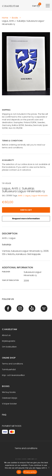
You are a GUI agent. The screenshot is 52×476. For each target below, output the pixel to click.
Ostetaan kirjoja (9, 398)
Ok (19, 472)
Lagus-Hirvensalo (39, 195)
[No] (48, 467)
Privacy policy (30, 472)
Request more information (26, 218)
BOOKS (5, 386)
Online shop (8, 357)
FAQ (4, 414)
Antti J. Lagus (24, 195)
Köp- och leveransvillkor (13, 375)
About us (6, 335)
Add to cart (26, 210)
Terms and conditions (12, 363)
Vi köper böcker (9, 403)
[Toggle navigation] (48, 5)
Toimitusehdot (9, 369)
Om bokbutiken (9, 346)
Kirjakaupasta (8, 341)
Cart (36, 5)
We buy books (9, 392)
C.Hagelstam (9, 329)
